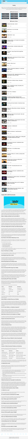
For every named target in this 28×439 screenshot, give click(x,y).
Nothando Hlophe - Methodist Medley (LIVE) (15, 46)
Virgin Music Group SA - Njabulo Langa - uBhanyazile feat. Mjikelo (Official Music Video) (16, 137)
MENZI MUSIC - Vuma (11, 34)
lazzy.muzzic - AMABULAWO (12, 125)
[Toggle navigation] (26, 1)
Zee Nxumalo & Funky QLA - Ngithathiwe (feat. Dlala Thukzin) (15, 143)
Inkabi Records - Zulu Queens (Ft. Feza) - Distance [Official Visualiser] (16, 58)
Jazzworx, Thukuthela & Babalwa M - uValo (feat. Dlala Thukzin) (15, 69)
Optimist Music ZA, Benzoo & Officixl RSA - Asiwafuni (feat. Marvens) (14, 160)
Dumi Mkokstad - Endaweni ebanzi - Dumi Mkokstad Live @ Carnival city (16, 177)
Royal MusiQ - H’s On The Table (12, 29)
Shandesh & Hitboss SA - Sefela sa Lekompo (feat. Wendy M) (16, 154)
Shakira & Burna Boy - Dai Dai (12, 23)
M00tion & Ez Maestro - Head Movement (14, 131)
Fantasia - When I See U (11, 63)
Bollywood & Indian (5, 18)
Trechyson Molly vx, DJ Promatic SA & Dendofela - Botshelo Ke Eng (16, 40)
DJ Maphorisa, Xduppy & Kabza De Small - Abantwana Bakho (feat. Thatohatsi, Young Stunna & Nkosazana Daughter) (16, 97)
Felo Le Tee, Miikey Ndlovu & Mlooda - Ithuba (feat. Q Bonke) (16, 108)
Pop (14, 18)
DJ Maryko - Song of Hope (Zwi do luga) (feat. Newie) (15, 52)
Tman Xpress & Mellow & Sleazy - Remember (15, 80)
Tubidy (2, 209)
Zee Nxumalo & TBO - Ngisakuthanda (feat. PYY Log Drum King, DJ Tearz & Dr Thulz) (16, 75)
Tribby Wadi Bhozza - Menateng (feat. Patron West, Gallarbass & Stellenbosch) (16, 120)
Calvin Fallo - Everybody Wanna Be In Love (14, 165)
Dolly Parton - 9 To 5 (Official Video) (13, 148)
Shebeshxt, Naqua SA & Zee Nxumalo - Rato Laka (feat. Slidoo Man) (15, 114)
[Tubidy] (4, 1)
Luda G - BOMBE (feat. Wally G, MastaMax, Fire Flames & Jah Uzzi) (15, 86)
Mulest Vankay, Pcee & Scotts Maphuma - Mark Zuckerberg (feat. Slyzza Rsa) (15, 189)
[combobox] (14, 3)
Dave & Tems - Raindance (11, 91)
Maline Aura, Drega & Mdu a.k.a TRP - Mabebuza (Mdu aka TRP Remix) (15, 183)
